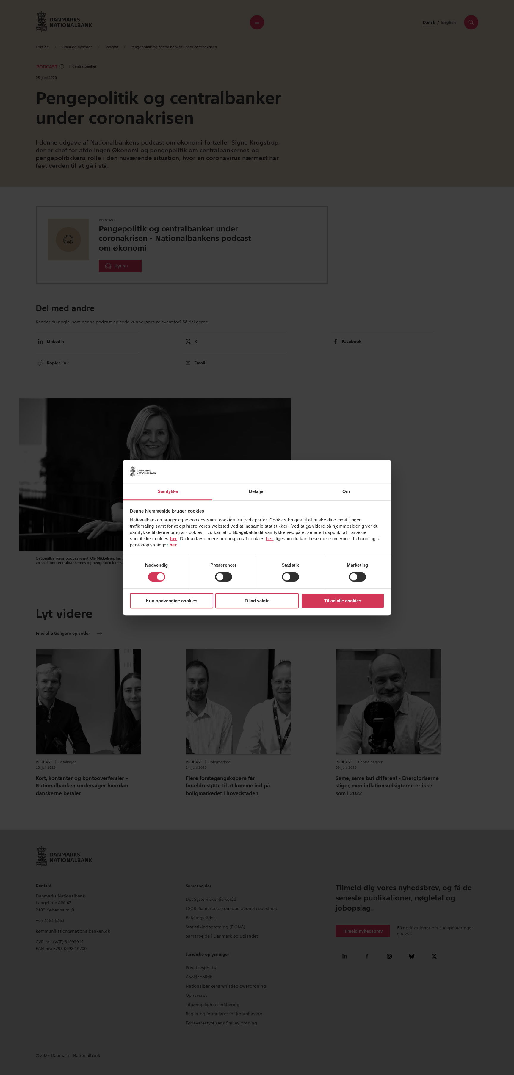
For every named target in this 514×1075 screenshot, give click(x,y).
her (173, 538)
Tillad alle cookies (342, 600)
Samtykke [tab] (168, 491)
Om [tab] (346, 491)
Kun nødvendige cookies (171, 600)
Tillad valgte (257, 600)
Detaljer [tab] (257, 491)
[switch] (223, 577)
